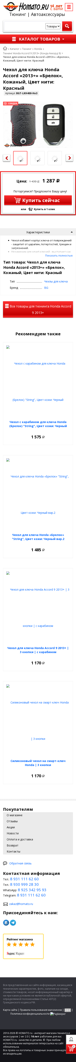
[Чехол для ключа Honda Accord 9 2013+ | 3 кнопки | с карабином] (38, 607)
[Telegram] (13, 923)
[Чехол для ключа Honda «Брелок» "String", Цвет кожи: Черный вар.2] (38, 494)
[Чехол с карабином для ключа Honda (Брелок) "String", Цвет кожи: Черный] (38, 381)
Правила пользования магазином (41, 1010)
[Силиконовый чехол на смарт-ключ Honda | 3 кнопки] (38, 720)
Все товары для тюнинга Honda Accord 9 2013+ (40, 309)
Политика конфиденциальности (30, 1013)
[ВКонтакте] (6, 923)
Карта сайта (10, 1010)
